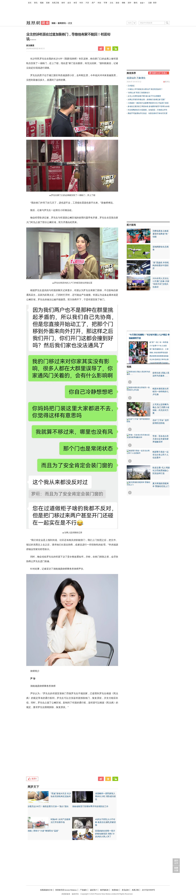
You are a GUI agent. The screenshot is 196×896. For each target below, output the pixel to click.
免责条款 (115, 890)
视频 (41, 3)
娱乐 (69, 3)
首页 (29, 3)
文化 (111, 3)
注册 (150, 3)
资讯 (35, 3)
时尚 (81, 3)
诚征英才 (93, 890)
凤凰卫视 (55, 3)
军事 (105, 3)
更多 (141, 3)
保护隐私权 (104, 890)
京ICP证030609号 (148, 890)
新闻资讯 (62, 23)
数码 (135, 3)
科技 (99, 3)
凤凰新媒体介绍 (46, 890)
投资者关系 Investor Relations (66, 890)
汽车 (87, 3)
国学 (129, 3)
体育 (75, 3)
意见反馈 (125, 890)
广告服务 (83, 890)
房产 (93, 3)
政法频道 (30, 45)
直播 (48, 3)
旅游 (117, 3)
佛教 (123, 3)
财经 (63, 3)
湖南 (54, 23)
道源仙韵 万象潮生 (136, 78)
